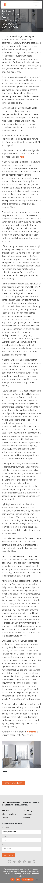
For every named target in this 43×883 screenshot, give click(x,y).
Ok (13, 879)
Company (5, 845)
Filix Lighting (7, 802)
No (18, 879)
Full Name (5, 828)
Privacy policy (28, 879)
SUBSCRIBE (8, 855)
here (22, 156)
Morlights (31, 731)
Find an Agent (28, 811)
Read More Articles (13, 783)
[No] (40, 874)
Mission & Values (9, 814)
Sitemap (26, 817)
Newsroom (27, 814)
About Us (5, 811)
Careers (5, 817)
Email (4, 836)
